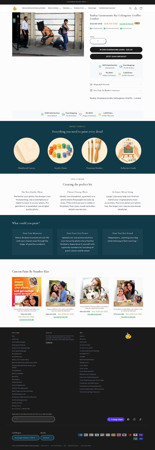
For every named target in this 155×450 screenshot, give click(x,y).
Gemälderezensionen (19, 394)
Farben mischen (17, 403)
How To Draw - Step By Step (21, 408)
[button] (54, 8)
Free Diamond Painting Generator (91, 386)
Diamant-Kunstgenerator (20, 388)
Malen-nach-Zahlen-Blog (20, 359)
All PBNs (82, 356)
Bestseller (15, 376)
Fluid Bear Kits (84, 353)
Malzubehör (16, 379)
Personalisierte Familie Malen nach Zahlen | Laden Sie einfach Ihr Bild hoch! (128, 310)
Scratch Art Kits (85, 345)
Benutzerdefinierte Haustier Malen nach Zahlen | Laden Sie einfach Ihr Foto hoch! (94, 307)
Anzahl (92, 36)
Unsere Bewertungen (18, 342)
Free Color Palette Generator (89, 377)
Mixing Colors (16, 405)
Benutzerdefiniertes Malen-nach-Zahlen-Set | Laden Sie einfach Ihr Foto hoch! (26, 310)
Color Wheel (84, 365)
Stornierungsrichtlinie (86, 445)
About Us (83, 339)
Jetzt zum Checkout (116, 56)
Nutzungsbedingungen (19, 351)
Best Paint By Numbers (87, 359)
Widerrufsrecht (45, 445)
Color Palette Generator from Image (91, 380)
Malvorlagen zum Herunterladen (22, 391)
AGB (65, 445)
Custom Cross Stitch (86, 348)
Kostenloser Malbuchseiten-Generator (24, 397)
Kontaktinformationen (73, 445)
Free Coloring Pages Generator (90, 392)
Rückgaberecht (17, 353)
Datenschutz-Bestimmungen (21, 348)
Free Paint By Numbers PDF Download (92, 389)
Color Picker (84, 368)
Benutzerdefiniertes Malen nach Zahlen (24, 362)
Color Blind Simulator (87, 371)
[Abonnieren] (52, 418)
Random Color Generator (88, 374)
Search (82, 336)
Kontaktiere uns (17, 356)
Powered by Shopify (34, 445)
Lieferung (15, 339)
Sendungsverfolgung (18, 345)
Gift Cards (83, 342)
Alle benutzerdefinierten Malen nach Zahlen (24, 366)
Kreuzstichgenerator (19, 385)
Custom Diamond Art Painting (89, 351)
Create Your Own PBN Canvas (89, 383)
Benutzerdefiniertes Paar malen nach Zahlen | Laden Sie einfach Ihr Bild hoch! (61, 310)
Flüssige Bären (16, 370)
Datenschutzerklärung (56, 445)
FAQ (13, 336)
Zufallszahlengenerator (20, 400)
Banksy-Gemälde (17, 373)
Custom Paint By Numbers (22, 445)
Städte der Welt (17, 382)
